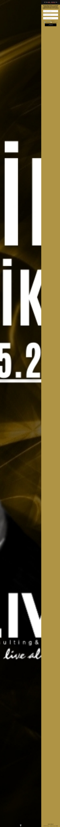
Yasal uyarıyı (49, 21)
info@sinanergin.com (53, 825)
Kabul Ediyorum (47, 22)
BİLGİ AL (51, 24)
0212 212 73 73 (46, 825)
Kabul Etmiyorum (54, 22)
